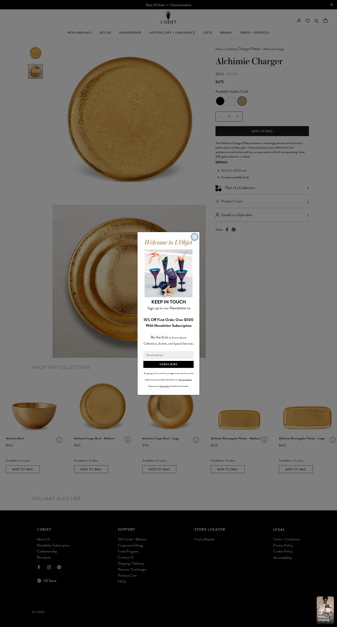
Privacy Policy (164, 386)
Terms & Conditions (185, 379)
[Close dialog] (194, 236)
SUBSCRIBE (169, 364)
